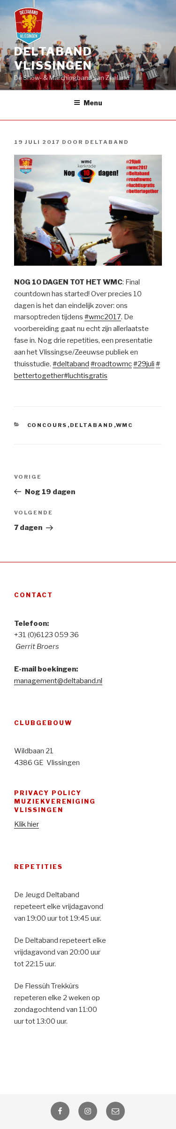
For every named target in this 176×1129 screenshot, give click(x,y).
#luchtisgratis (85, 375)
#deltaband (71, 364)
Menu (93, 103)
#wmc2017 (102, 317)
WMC (124, 425)
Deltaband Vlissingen (53, 58)
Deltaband (107, 142)
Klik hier (26, 824)
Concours (47, 425)
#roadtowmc (111, 364)
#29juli (143, 364)
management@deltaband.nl (58, 681)
